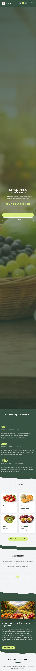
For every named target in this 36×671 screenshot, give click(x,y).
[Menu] (29, 3)
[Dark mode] (32, 3)
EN (25, 3)
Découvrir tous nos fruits (18, 539)
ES (20, 3)
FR (23, 3)
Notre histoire (18, 219)
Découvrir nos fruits (18, 215)
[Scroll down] (18, 208)
